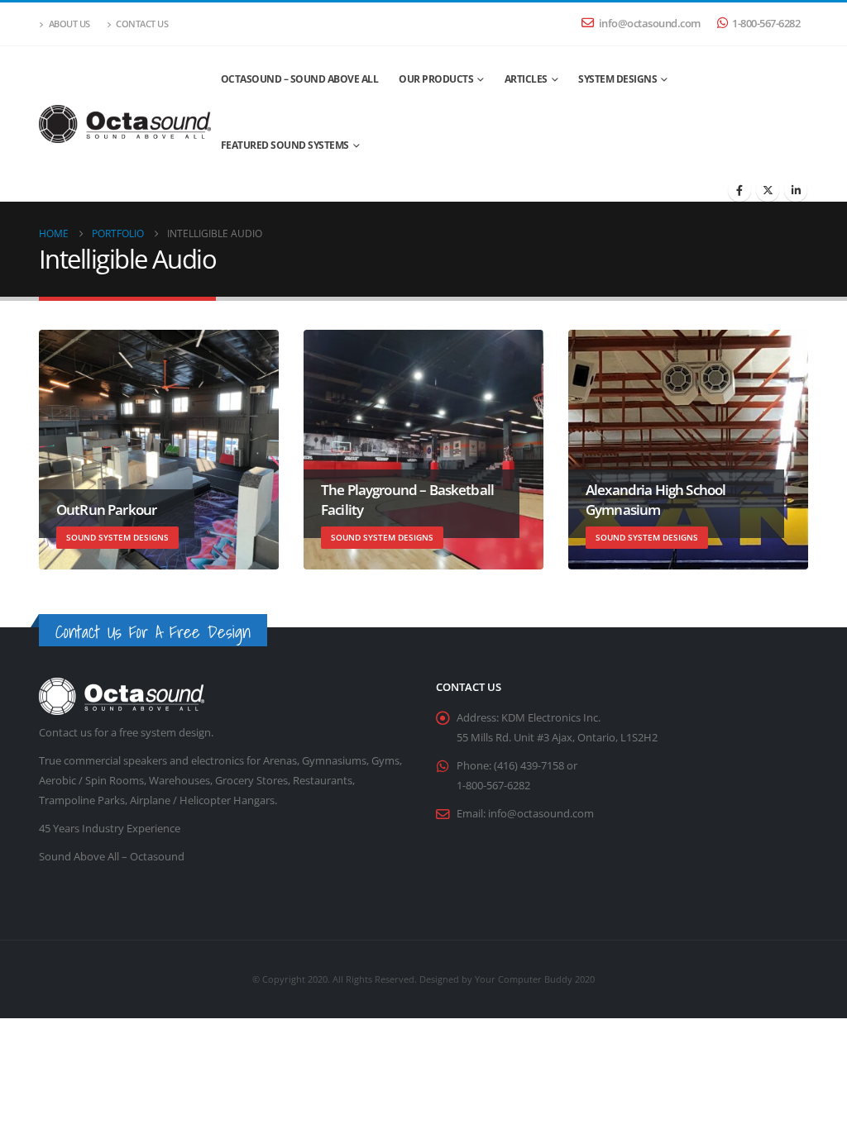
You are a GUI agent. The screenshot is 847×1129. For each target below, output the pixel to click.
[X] (767, 190)
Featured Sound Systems (285, 145)
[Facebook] (739, 190)
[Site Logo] (125, 124)
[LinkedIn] (795, 190)
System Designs (617, 79)
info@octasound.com (650, 24)
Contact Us (142, 23)
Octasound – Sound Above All (300, 79)
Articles (526, 79)
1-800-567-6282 (766, 24)
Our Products (436, 79)
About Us (69, 23)
